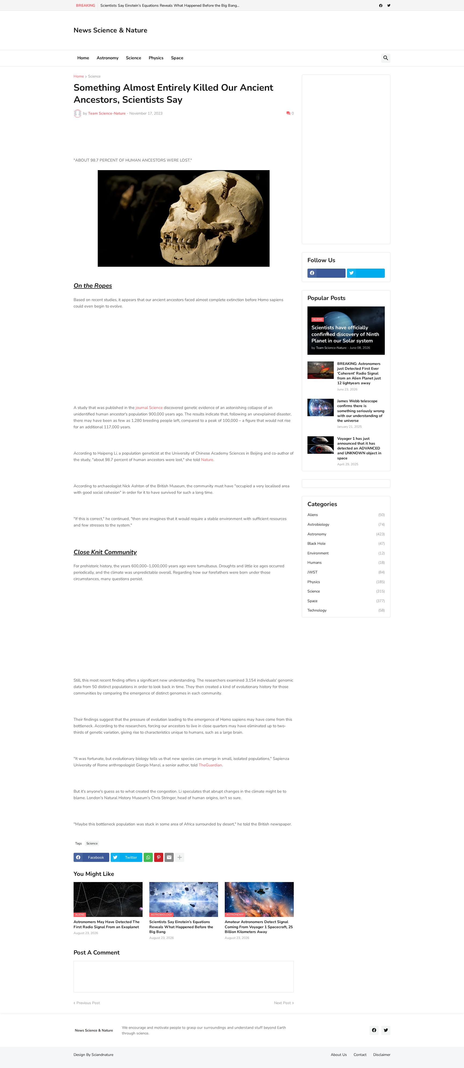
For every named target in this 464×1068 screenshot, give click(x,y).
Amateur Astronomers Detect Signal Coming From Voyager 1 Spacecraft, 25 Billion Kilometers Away (259, 927)
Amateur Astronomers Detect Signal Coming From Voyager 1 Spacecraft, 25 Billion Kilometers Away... (187, 5)
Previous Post (88, 1002)
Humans (346, 562)
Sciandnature (102, 1054)
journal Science (149, 407)
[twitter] (388, 5)
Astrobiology (346, 524)
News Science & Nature (110, 30)
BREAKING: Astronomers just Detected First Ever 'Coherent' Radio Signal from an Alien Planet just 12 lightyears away (359, 373)
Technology (346, 610)
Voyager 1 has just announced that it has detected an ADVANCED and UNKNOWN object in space (359, 448)
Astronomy (107, 58)
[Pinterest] (158, 857)
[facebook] (380, 5)
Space (177, 58)
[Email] (169, 857)
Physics (156, 58)
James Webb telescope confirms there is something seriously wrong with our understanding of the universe (360, 411)
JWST (346, 572)
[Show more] (179, 857)
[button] (385, 58)
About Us (339, 1054)
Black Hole (346, 543)
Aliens (346, 514)
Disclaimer (381, 1054)
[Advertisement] (292, 29)
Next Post (282, 1002)
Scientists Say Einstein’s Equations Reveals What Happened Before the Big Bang (181, 927)
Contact (360, 1054)
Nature (207, 459)
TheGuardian (210, 765)
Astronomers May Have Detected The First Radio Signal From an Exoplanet (107, 924)
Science (133, 58)
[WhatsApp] (148, 857)
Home (83, 58)
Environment (346, 553)
